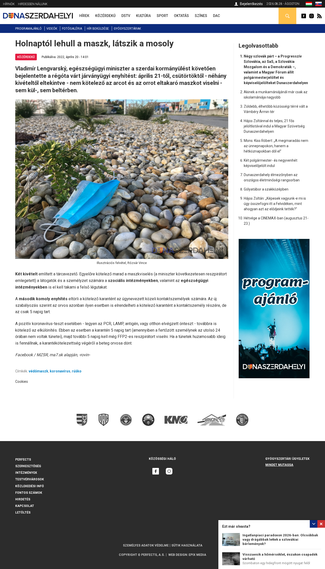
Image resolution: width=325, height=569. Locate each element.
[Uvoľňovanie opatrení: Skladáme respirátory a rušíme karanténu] (318, 5)
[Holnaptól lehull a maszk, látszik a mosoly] (309, 5)
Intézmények (26, 473)
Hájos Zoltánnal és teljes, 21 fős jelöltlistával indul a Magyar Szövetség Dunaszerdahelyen (274, 126)
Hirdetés (22, 499)
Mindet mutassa (279, 465)
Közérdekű (26, 57)
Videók (51, 28)
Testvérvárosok (29, 479)
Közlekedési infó (29, 486)
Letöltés (22, 512)
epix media (197, 555)
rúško (77, 371)
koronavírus (60, 371)
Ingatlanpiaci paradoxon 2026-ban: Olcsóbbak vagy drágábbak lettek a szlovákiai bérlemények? (280, 539)
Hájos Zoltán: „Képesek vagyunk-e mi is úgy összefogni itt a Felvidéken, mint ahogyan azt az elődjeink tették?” (275, 203)
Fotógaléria (72, 28)
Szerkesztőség (28, 466)
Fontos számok (28, 493)
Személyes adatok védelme (146, 545)
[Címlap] (38, 15)
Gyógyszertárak (127, 28)
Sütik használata (186, 545)
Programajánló (28, 28)
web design (177, 555)
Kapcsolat (24, 506)
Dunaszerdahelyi (303, 16)
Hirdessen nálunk (32, 4)
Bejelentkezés (251, 4)
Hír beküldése (98, 28)
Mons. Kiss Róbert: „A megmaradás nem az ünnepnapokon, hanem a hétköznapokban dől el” (276, 146)
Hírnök (9, 4)
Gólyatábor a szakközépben (266, 189)
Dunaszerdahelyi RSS (319, 16)
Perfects (23, 459)
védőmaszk (38, 371)
